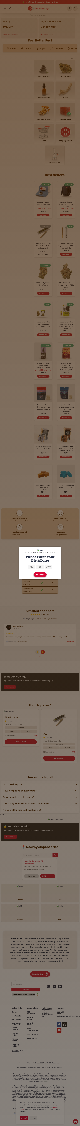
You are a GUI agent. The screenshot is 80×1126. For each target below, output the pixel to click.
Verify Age (40, 574)
